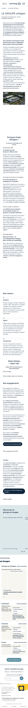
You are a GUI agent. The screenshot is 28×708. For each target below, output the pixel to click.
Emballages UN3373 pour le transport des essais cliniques (18, 636)
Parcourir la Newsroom (14, 659)
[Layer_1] (7, 671)
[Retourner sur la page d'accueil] (15, 3)
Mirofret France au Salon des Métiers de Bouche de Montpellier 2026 (19, 617)
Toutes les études (22, 623)
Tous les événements (22, 603)
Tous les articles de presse (20, 642)
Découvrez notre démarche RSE (12, 444)
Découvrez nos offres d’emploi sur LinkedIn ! (13, 491)
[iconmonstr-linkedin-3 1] (17, 671)
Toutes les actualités (22, 566)
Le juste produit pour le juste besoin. (12, 593)
